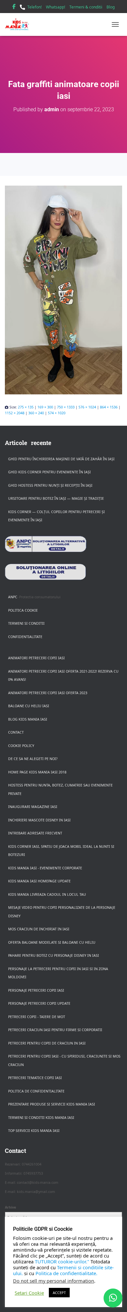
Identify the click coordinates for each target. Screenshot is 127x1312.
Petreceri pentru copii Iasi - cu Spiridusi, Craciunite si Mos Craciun (64, 1060)
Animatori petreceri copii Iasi (36, 658)
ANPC (12, 597)
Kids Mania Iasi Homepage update (39, 881)
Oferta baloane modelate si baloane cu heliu (51, 942)
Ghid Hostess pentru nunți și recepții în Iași (50, 485)
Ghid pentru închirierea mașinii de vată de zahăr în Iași (61, 459)
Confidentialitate (25, 636)
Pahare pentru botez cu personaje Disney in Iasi (53, 955)
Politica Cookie (23, 610)
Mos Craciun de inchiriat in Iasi (38, 929)
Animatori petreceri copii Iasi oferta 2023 (47, 693)
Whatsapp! (55, 7)
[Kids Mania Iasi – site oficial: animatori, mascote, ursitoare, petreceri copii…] (19, 24)
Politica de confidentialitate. (66, 1273)
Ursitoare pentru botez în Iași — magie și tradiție (56, 498)
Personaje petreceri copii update (39, 1003)
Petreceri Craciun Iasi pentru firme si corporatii (55, 1030)
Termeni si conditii (26, 623)
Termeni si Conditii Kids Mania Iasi (41, 1117)
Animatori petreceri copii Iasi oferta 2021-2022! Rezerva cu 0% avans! (63, 675)
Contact (16, 732)
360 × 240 (36, 413)
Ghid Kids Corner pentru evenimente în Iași (49, 472)
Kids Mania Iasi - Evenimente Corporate (45, 868)
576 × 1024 (87, 407)
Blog (110, 7)
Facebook (14, 7)
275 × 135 (26, 407)
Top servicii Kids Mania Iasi (34, 1130)
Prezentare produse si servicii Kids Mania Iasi (51, 1104)
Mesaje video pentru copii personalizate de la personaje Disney (61, 911)
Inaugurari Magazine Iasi (32, 806)
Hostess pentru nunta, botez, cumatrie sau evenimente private (60, 789)
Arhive (10, 1207)
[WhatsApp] (113, 1298)
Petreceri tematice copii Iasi (35, 1078)
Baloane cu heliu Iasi (28, 706)
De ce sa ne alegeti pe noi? (33, 758)
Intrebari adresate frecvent (35, 833)
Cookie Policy (21, 745)
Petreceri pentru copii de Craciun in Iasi (47, 1043)
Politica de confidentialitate (36, 1091)
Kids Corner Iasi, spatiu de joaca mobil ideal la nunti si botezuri (61, 850)
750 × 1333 (66, 407)
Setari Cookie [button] (29, 1293)
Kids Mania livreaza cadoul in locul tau (47, 894)
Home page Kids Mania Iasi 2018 (37, 772)
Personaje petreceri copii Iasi (36, 990)
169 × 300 (45, 407)
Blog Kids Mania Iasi (27, 719)
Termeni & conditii (85, 7)
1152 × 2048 (14, 413)
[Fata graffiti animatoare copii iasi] (63, 290)
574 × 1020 (56, 413)
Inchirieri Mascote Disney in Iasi (39, 820)
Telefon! (34, 7)
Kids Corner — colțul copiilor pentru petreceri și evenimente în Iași (56, 516)
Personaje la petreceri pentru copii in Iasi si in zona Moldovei (58, 973)
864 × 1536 (109, 407)
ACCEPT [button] (59, 1292)
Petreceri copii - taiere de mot (36, 1017)
